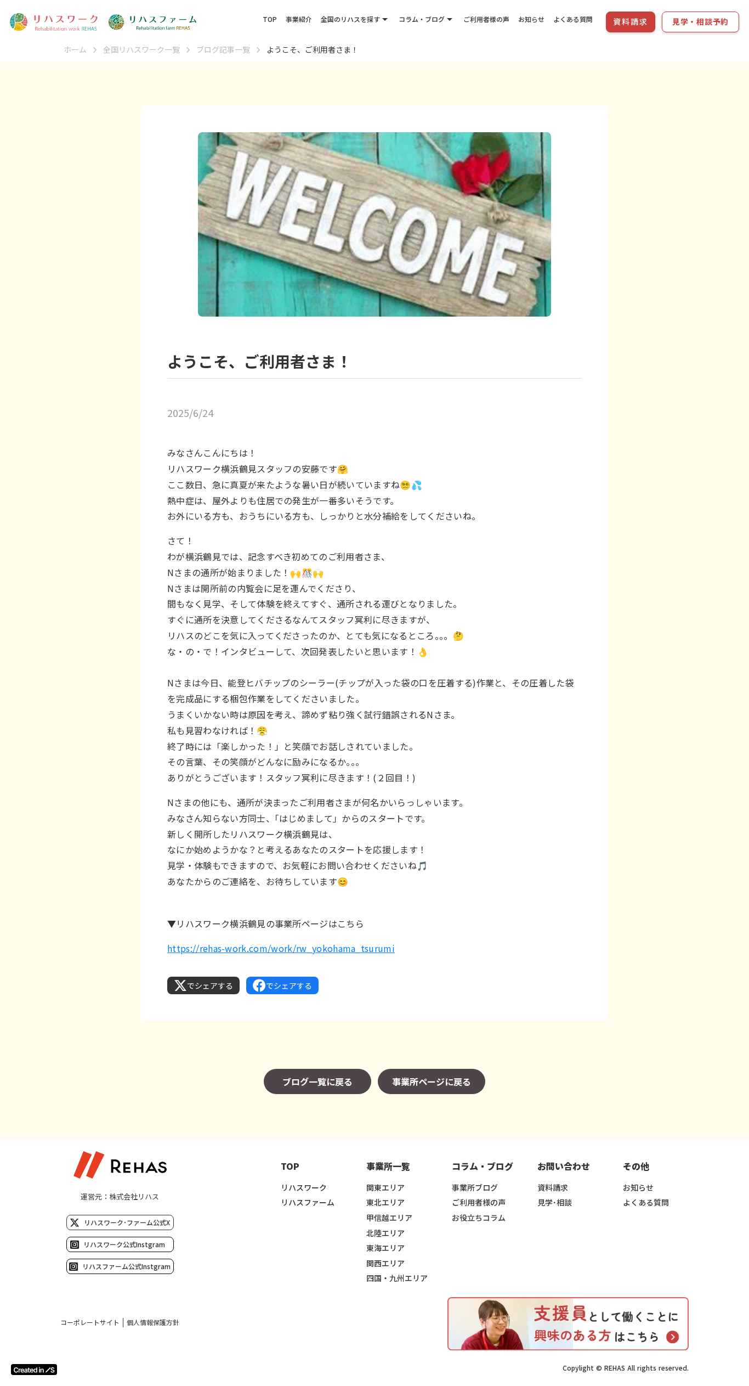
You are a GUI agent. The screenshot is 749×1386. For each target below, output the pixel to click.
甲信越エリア (389, 1218)
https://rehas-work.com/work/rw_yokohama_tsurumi (281, 948)
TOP (270, 19)
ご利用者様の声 (486, 19)
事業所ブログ (475, 1187)
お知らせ (531, 19)
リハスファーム (307, 1202)
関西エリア (385, 1263)
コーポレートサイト (90, 1322)
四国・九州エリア (397, 1278)
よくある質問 (573, 19)
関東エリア (385, 1187)
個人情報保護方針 (153, 1322)
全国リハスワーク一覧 (141, 49)
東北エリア (385, 1202)
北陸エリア (385, 1233)
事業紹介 (299, 19)
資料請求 (552, 1187)
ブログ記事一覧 (223, 49)
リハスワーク (304, 1187)
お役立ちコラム (479, 1218)
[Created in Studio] (34, 1369)
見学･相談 (554, 1202)
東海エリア (385, 1248)
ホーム (75, 49)
